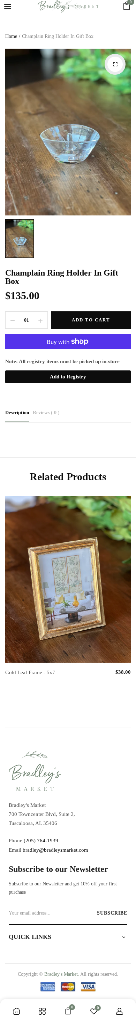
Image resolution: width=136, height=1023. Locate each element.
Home (11, 36)
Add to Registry (68, 376)
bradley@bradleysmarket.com (55, 850)
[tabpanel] (68, 593)
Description (17, 412)
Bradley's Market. (61, 974)
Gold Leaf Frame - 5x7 (30, 672)
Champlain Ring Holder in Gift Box (61, 277)
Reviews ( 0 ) (46, 412)
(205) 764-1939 (41, 840)
